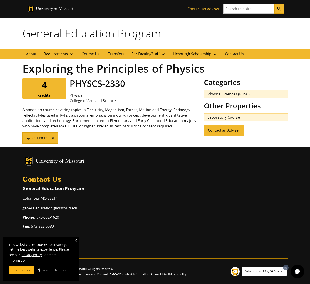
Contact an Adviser (203, 8)
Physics (76, 95)
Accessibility (159, 274)
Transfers (116, 53)
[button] (51, 270)
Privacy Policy (32, 255)
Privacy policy (177, 274)
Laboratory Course (224, 117)
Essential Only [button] (21, 270)
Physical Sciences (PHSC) (229, 94)
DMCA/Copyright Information (129, 274)
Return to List (40, 137)
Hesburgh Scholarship (195, 54)
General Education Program (91, 33)
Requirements (59, 54)
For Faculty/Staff (149, 54)
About (31, 53)
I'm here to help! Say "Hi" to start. (264, 271)
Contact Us (234, 53)
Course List (91, 53)
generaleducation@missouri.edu (50, 208)
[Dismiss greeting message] (286, 267)
